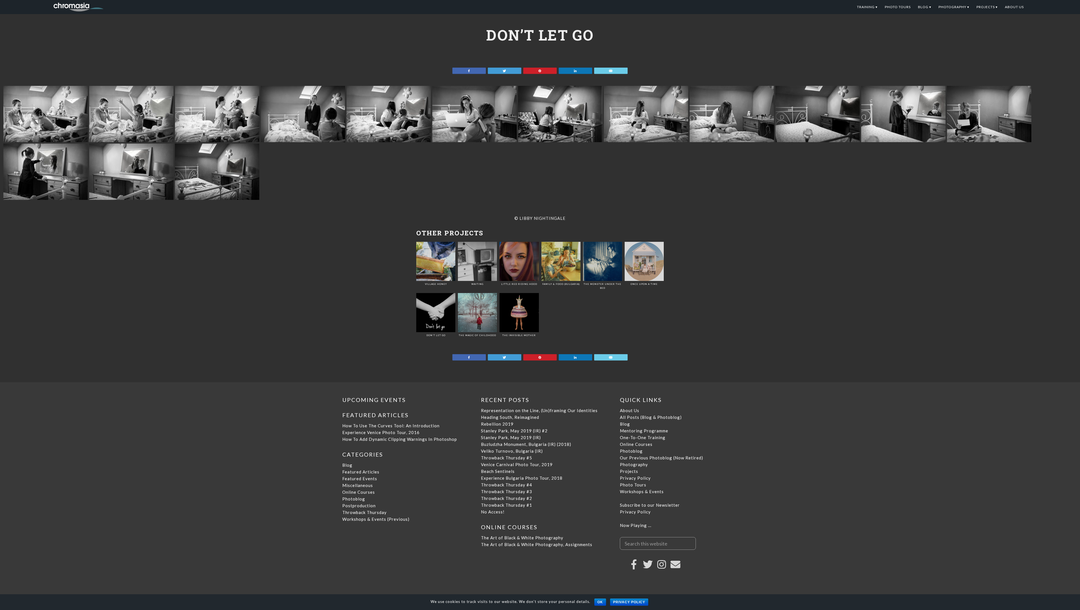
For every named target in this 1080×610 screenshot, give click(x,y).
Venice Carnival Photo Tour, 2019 (517, 464)
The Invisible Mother (519, 335)
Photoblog (353, 498)
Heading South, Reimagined (510, 417)
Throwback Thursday (364, 512)
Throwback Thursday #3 (506, 491)
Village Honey (436, 284)
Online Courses (358, 492)
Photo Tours (633, 484)
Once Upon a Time (644, 284)
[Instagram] (662, 564)
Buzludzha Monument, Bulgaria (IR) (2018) (526, 444)
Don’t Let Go (436, 335)
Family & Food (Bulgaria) (561, 284)
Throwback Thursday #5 (506, 457)
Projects (629, 471)
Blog (347, 465)
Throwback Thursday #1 (506, 505)
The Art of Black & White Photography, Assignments (536, 544)
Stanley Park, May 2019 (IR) (511, 437)
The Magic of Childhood (477, 335)
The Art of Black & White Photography (522, 537)
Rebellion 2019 (497, 423)
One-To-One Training (642, 437)
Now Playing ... (635, 525)
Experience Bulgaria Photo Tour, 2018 (521, 478)
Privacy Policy (635, 478)
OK (600, 602)
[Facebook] (634, 564)
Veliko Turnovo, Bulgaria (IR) (512, 450)
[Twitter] (648, 564)
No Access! (493, 511)
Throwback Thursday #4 (506, 484)
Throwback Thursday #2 (506, 498)
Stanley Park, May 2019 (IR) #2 (514, 430)
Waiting (477, 284)
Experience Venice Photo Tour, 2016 (381, 432)
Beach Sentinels (498, 471)
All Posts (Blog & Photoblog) (651, 417)
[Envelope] (675, 564)
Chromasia (109, 7)
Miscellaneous (357, 485)
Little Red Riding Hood (519, 284)
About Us (629, 410)
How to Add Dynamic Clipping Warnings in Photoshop (399, 439)
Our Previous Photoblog (646, 457)
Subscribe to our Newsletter (650, 505)
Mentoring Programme (644, 430)
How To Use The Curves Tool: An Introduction (391, 425)
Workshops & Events (642, 491)
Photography (634, 464)
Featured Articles (360, 471)
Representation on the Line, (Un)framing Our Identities (539, 410)
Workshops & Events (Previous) (376, 519)
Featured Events (359, 478)
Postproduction (359, 505)
